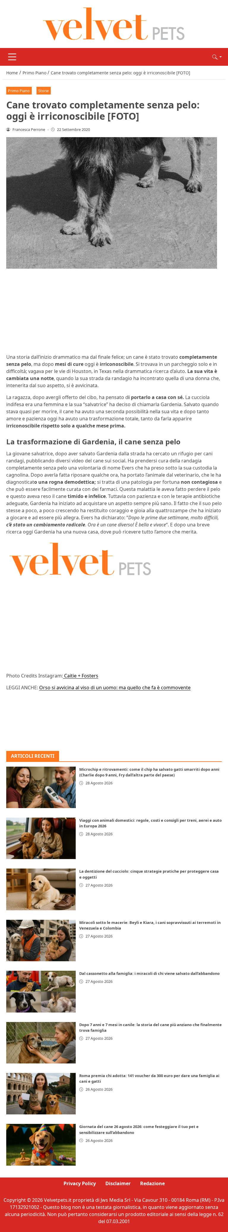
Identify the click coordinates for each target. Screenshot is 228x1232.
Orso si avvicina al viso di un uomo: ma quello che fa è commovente (115, 687)
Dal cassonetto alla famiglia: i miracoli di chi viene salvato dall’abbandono (149, 973)
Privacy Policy (80, 1183)
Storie (43, 90)
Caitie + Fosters (80, 675)
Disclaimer (118, 1183)
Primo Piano (19, 90)
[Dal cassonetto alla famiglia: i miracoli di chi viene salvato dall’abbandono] (41, 991)
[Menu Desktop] (12, 57)
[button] (217, 56)
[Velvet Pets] (114, 23)
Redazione (152, 1183)
